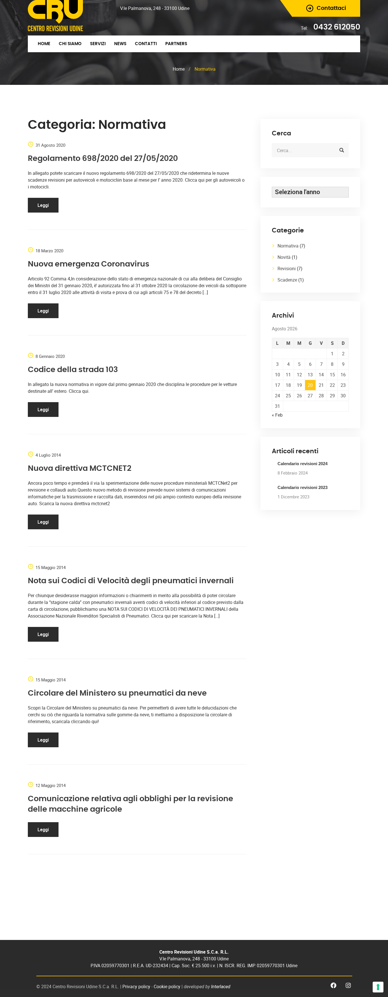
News (120, 44)
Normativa (288, 246)
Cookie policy (167, 986)
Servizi (98, 44)
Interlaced (220, 986)
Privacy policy (136, 986)
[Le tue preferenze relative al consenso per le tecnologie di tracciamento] (378, 987)
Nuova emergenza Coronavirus (88, 264)
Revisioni (287, 268)
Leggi (43, 205)
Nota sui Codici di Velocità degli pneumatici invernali (131, 581)
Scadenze (287, 280)
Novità (284, 257)
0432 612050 (336, 27)
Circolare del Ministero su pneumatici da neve (117, 693)
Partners (176, 44)
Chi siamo (70, 44)
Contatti (146, 44)
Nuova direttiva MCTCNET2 (79, 468)
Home (44, 44)
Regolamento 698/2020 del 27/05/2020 (103, 158)
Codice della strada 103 (73, 369)
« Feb (277, 415)
